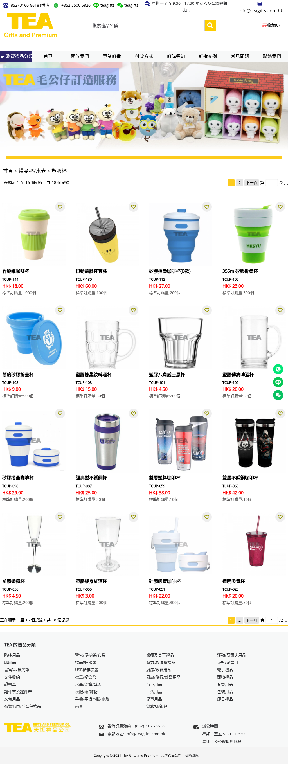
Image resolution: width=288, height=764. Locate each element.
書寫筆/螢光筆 (16, 669)
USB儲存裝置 (86, 669)
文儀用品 (12, 699)
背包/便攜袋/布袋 (90, 655)
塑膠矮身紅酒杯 (91, 581)
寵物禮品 (225, 677)
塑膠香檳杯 (13, 581)
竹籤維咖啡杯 (15, 271)
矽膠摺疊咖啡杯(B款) (170, 271)
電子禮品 (225, 669)
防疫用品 (12, 655)
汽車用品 (154, 684)
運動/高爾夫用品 (231, 655)
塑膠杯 (59, 171)
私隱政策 (192, 755)
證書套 (10, 684)
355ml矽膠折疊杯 (240, 271)
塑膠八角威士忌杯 (167, 374)
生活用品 (154, 691)
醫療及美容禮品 (160, 655)
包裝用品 (225, 691)
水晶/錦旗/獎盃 (88, 684)
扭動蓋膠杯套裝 (91, 271)
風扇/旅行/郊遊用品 (163, 677)
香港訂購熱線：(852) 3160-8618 (136, 726)
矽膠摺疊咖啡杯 (18, 478)
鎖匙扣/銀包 (156, 706)
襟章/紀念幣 (85, 677)
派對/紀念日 (227, 662)
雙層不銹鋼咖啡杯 (240, 478)
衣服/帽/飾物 (86, 691)
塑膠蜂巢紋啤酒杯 (94, 374)
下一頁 (252, 182)
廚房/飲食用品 (158, 669)
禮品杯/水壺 (32, 171)
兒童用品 (154, 699)
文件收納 (12, 677)
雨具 (79, 706)
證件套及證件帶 (18, 691)
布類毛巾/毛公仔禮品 (22, 706)
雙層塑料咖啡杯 (165, 478)
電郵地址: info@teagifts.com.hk (136, 733)
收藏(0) (273, 25)
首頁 (8, 171)
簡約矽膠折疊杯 (18, 374)
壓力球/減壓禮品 (160, 662)
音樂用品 (225, 684)
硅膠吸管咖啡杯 (165, 581)
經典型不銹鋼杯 (91, 478)
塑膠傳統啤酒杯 (238, 374)
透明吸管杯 (233, 581)
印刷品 (10, 662)
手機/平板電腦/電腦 (92, 699)
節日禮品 (225, 699)
